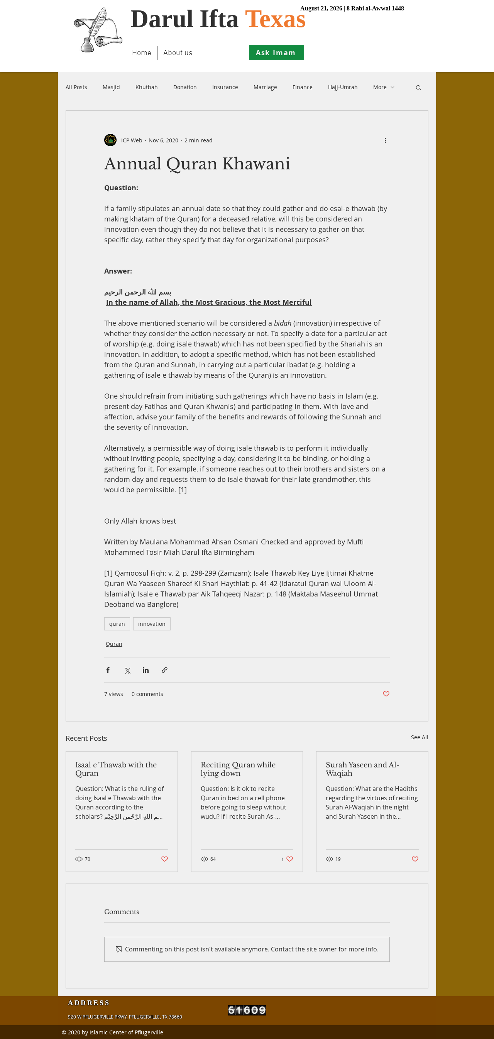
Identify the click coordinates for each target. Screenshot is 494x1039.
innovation (152, 623)
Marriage (265, 87)
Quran (114, 643)
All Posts (76, 87)
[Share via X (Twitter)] (126, 670)
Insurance (225, 87)
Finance (303, 87)
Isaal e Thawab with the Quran (116, 769)
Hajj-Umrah (343, 87)
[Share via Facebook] (108, 670)
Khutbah (146, 87)
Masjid (111, 87)
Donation (185, 87)
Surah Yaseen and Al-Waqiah (362, 769)
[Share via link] (164, 670)
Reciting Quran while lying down (238, 769)
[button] (418, 87)
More (380, 87)
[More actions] (385, 140)
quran (117, 623)
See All (419, 737)
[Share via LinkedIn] (145, 670)
